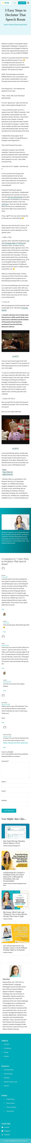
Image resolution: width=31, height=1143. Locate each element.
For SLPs (6, 1044)
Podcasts (6, 1078)
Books (4, 470)
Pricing (6, 1052)
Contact (6, 1056)
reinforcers (5, 204)
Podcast (10, 919)
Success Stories (8, 1069)
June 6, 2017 (5, 577)
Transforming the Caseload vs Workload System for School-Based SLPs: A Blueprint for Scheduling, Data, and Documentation (14, 876)
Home (6, 24)
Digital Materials (7, 474)
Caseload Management (14, 845)
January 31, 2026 (6, 704)
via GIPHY (15, 356)
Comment (5, 761)
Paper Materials (7, 472)
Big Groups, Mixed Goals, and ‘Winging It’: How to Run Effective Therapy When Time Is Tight (15, 914)
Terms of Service (11, 1107)
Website (4, 800)
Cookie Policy (10, 1099)
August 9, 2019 (5, 645)
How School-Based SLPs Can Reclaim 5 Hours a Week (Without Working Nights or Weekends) (15, 948)
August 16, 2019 (7, 681)
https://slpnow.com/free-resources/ (15, 743)
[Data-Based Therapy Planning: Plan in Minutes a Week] (15, 825)
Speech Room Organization (18, 24)
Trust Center (10, 1111)
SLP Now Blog (8, 1074)
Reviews (6, 1086)
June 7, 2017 (6, 623)
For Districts (7, 1048)
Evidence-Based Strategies (15, 883)
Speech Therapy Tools (10, 1082)
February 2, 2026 (7, 736)
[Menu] (28, 3)
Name (4, 782)
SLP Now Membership (15, 197)
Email (4, 791)
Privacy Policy (10, 1103)
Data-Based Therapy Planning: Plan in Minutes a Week (14, 842)
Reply (3, 609)
